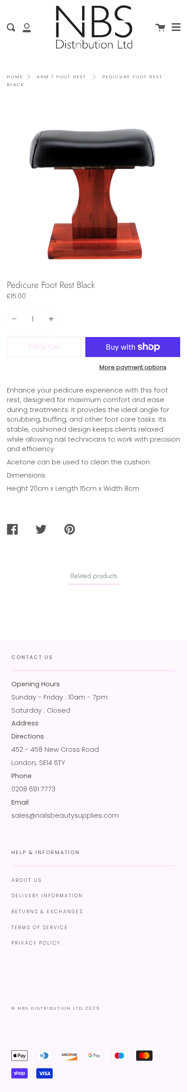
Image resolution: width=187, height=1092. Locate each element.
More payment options (133, 367)
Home (15, 77)
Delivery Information (47, 895)
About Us (26, 880)
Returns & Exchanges (47, 911)
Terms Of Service (39, 927)
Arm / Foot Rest (61, 77)
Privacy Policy (35, 943)
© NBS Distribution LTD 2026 (55, 1008)
